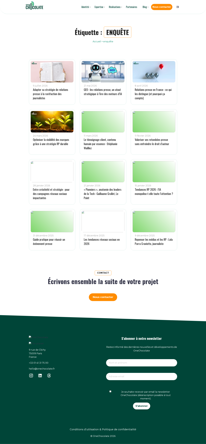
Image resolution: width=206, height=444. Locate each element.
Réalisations (114, 7)
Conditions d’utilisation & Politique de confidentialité (103, 429)
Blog (145, 7)
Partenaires (131, 7)
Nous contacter (161, 7)
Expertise (99, 7)
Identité (85, 7)
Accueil (97, 41)
